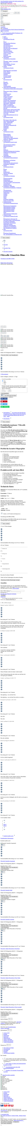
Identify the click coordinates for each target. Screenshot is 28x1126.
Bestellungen (21, 29)
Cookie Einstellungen (8, 1042)
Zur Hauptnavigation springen (12, 2)
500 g (5, 382)
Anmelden (3, 27)
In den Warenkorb (4, 393)
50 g (5, 381)
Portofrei (5, 1051)
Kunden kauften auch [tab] (8, 835)
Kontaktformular (12, 1027)
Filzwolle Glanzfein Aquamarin (8, 861)
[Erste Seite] (4, 821)
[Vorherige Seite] (4, 823)
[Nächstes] (5, 327)
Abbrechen (3, 596)
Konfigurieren (16, 1121)
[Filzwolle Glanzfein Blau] (7, 264)
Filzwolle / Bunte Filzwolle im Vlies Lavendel (11, 1007)
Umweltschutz (6, 1049)
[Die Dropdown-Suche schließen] (18, 13)
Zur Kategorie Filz (7, 79)
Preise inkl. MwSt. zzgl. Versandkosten (9, 355)
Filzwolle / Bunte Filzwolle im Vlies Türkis (10, 977)
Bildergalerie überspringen (7, 262)
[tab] (14, 414)
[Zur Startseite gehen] (6, 9)
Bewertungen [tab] (6, 418)
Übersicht (3, 29)
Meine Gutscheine (5, 30)
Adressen (16, 29)
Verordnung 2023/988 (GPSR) (8, 258)
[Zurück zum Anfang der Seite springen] (2, 1117)
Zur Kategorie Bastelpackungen (10, 203)
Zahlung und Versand (8, 1040)
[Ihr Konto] (2, 22)
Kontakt (5, 1034)
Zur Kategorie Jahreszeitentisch (10, 157)
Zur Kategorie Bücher (8, 166)
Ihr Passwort (4, 592)
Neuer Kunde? (15, 588)
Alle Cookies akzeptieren (6, 1123)
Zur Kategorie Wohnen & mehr (10, 216)
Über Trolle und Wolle (8, 1047)
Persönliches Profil (9, 29)
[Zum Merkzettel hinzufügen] (3, 845)
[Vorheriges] (2, 327)
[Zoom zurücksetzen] (5, 336)
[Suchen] (15, 13)
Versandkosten (4, 1110)
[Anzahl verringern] (3, 391)
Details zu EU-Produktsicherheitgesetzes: (12, 513)
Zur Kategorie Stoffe (8, 117)
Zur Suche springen (17, 1)
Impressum (5, 1036)
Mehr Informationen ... (19, 1120)
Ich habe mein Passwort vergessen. (8, 593)
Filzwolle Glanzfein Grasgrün (7, 919)
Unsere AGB (6, 1033)
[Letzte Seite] (4, 830)
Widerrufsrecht (6, 1038)
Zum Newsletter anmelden (9, 1075)
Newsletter (5, 1050)
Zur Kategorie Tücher (8, 131)
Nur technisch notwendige (6, 1121)
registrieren (5, 28)
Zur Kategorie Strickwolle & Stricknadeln (12, 88)
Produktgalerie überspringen (7, 838)
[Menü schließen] (4, 60)
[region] (14, 5)
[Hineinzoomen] (8, 336)
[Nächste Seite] (4, 827)
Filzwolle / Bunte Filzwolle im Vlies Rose (10, 948)
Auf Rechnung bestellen (8, 1053)
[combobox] (7, 13)
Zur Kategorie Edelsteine (9, 176)
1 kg (5, 383)
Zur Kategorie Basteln (8, 68)
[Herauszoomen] (2, 336)
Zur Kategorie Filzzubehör (9, 58)
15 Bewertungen (4, 374)
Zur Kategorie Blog (7, 230)
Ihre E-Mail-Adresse (6, 590)
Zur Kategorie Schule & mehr (10, 142)
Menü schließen (6, 24)
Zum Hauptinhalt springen (7, 1)
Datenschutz (6, 1035)
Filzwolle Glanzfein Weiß (6, 890)
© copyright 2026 (5, 1114)
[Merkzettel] (1, 20)
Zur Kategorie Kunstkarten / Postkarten (12, 187)
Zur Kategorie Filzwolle (8, 39)
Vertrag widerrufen (5, 1028)
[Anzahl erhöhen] (9, 391)
